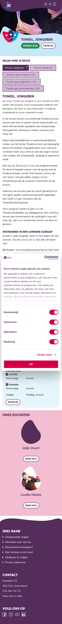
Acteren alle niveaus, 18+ (21, 75)
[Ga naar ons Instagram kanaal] (11, 614)
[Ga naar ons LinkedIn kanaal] (23, 614)
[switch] (53, 322)
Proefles (48, 45)
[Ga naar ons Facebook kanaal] (4, 614)
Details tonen (44, 354)
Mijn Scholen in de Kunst (19, 552)
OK (31, 364)
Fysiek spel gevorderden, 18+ (23, 88)
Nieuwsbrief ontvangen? (19, 547)
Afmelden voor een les (18, 542)
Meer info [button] (31, 458)
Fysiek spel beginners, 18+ (21, 81)
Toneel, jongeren (14, 68)
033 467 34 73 (11, 591)
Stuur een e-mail (12, 596)
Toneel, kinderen (43, 68)
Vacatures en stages (16, 557)
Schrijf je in (30, 45)
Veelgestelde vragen (17, 537)
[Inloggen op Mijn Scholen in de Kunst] (46, 4)
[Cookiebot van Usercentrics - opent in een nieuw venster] (44, 258)
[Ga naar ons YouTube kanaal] (17, 614)
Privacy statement (15, 562)
